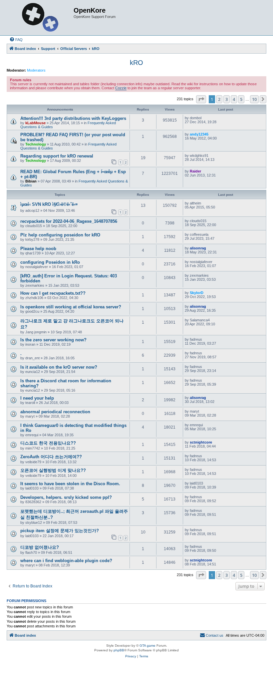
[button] (201, 99)
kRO (136, 62)
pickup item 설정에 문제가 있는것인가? (59, 530)
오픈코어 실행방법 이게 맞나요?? (53, 470)
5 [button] (241, 99)
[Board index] (41, 18)
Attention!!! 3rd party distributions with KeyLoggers (73, 118)
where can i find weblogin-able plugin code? (66, 560)
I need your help (37, 398)
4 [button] (234, 99)
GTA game (147, 645)
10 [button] (254, 99)
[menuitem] (16, 40)
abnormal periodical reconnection (55, 411)
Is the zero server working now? (53, 339)
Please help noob (38, 248)
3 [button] (226, 99)
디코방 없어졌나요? (39, 547)
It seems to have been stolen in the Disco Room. (70, 483)
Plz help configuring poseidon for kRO (60, 234)
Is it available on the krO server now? (58, 367)
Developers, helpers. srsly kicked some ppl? (66, 497)
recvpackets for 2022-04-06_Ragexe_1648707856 (68, 221)
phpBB (119, 650)
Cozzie (121, 88)
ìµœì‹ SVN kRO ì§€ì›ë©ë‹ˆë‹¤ (49, 204)
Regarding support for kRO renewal (56, 156)
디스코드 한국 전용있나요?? (48, 443)
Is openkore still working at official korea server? (70, 306)
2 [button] (219, 99)
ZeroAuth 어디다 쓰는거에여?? (51, 456)
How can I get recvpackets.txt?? (53, 293)
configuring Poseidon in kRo (50, 262)
